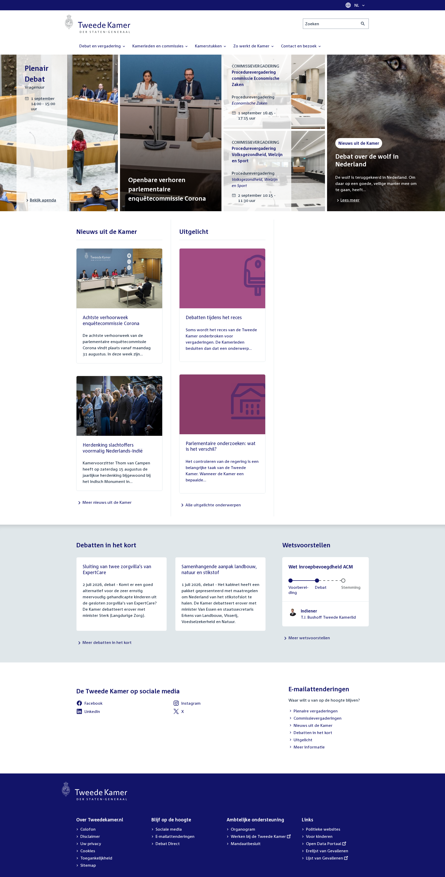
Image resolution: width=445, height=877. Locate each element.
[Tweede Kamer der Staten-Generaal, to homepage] (97, 23)
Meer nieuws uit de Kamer (107, 502)
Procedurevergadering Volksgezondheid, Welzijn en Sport (257, 154)
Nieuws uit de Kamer (310, 726)
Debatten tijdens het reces (214, 317)
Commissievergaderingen (314, 719)
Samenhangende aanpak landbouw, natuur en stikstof (219, 569)
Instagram (187, 704)
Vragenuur (35, 87)
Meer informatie (309, 747)
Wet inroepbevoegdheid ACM (320, 566)
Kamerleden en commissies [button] (158, 45)
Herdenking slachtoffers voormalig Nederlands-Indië (113, 448)
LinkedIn (88, 712)
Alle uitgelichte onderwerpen (213, 504)
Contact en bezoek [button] (299, 45)
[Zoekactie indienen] (363, 24)
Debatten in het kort (310, 733)
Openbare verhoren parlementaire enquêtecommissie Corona (167, 189)
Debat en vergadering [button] (100, 45)
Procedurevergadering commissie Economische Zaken (255, 78)
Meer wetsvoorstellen (309, 637)
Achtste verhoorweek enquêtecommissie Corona (111, 320)
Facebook (89, 704)
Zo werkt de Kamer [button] (251, 45)
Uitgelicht (300, 740)
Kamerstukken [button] (209, 45)
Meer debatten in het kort (107, 642)
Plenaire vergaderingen (313, 711)
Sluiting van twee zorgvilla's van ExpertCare (117, 569)
